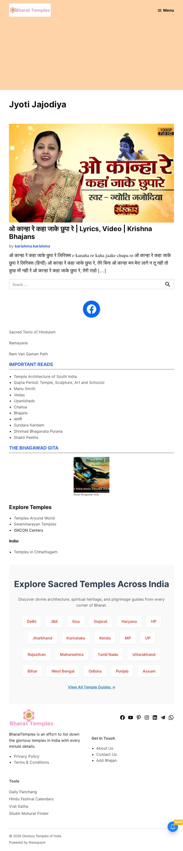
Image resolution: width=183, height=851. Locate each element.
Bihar (32, 671)
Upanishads (24, 400)
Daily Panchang (23, 791)
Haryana (129, 621)
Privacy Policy (26, 756)
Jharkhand (42, 638)
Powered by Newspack (27, 842)
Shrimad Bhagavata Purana (38, 431)
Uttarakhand (143, 654)
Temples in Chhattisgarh (35, 551)
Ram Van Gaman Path (28, 353)
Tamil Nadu (108, 654)
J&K (54, 621)
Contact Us (106, 754)
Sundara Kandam (29, 425)
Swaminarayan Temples (35, 524)
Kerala (105, 638)
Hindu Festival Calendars (31, 799)
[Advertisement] (91, 56)
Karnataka (75, 638)
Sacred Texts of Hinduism (32, 332)
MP (128, 638)
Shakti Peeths (26, 437)
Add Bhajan (106, 760)
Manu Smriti (24, 388)
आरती (18, 419)
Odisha (95, 671)
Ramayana (18, 343)
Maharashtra (71, 654)
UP (147, 638)
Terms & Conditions (31, 762)
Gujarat (100, 621)
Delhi (31, 621)
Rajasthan (37, 654)
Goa (76, 621)
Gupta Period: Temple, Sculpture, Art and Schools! (59, 382)
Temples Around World (34, 518)
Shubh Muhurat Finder (29, 813)
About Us (104, 748)
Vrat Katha (18, 806)
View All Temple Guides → (91, 687)
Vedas (19, 394)
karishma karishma (32, 246)
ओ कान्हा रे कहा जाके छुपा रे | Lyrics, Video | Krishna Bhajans (80, 233)
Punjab (122, 671)
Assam (149, 671)
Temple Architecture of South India (45, 376)
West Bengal (62, 671)
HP (153, 621)
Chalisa (20, 407)
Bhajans (21, 413)
